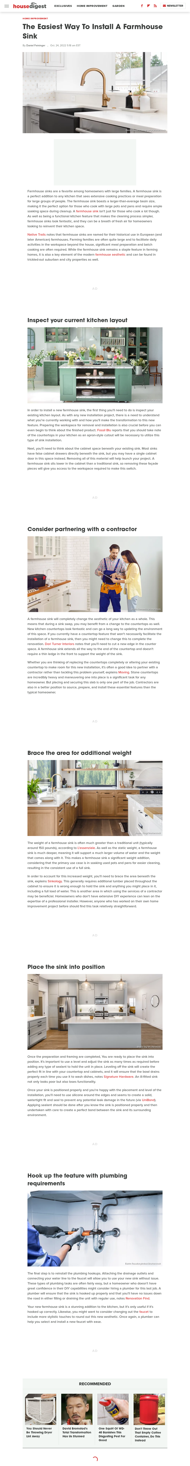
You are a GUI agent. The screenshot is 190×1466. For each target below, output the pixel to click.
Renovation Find (137, 1298)
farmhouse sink (87, 211)
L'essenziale (86, 847)
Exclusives (63, 6)
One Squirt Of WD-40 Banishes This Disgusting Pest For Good (112, 1434)
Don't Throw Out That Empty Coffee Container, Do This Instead (148, 1435)
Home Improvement (92, 6)
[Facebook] (141, 6)
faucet (144, 1311)
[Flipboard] (148, 6)
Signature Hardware (118, 1076)
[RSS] (155, 6)
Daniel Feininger (35, 45)
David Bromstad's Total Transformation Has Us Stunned (77, 1432)
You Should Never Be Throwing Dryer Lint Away (39, 1432)
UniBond (148, 1100)
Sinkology (55, 881)
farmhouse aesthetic (110, 254)
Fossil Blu (104, 430)
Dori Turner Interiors (59, 643)
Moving (123, 672)
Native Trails (36, 234)
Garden (118, 6)
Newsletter (175, 6)
